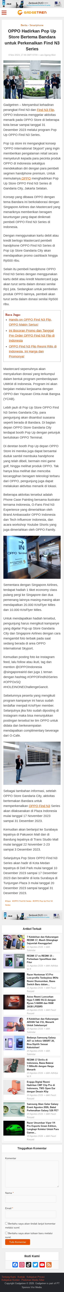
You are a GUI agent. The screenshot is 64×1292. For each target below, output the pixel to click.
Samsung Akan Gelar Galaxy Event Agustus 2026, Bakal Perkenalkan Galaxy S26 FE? (42, 1107)
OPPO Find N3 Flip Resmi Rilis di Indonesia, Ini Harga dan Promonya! (33, 351)
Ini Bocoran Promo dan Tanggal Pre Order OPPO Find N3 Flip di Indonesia (32, 335)
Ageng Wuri (50, 55)
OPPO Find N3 (39, 806)
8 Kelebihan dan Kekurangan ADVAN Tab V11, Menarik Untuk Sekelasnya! (42, 1022)
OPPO (26, 178)
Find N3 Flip (45, 110)
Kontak (21, 1277)
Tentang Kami (9, 1277)
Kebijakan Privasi (36, 1277)
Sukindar (31, 950)
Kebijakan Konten (11, 1280)
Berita (24, 25)
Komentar (10, 1158)
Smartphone (36, 25)
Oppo (8, 901)
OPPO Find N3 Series (22, 901)
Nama (9, 1192)
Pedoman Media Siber (33, 1280)
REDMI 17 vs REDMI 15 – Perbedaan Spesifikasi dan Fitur (41, 959)
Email (9, 1208)
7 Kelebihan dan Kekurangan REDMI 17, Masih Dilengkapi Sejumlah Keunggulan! (42, 940)
